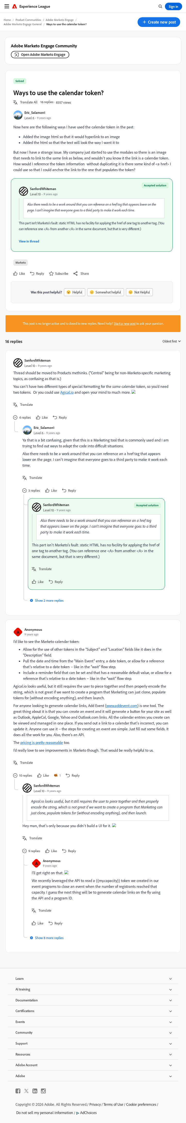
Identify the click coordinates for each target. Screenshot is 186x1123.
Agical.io (67, 392)
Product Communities (28, 20)
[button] (159, 22)
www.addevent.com (121, 705)
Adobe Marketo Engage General (23, 24)
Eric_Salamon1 (34, 112)
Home (7, 20)
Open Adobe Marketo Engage (43, 54)
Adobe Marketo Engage (60, 20)
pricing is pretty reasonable (41, 742)
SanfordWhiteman (43, 189)
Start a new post (125, 323)
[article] (92, 389)
